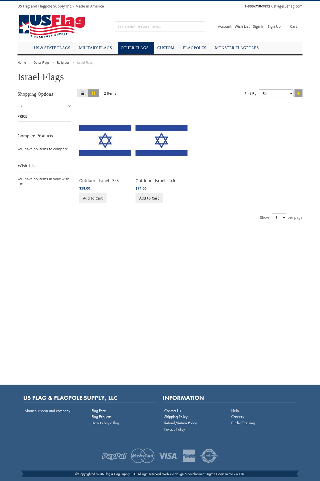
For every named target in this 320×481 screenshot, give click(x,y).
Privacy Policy (174, 429)
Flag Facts (99, 410)
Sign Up (274, 26)
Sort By (250, 93)
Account (225, 26)
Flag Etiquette (102, 416)
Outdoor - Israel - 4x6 (155, 180)
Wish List (242, 26)
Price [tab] (22, 116)
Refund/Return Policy (180, 423)
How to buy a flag (105, 423)
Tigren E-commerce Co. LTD (225, 474)
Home (22, 62)
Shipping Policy (176, 416)
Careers (237, 416)
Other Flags (42, 62)
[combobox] (160, 26)
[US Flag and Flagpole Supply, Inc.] (52, 26)
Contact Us (172, 410)
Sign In (258, 26)
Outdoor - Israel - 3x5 (99, 180)
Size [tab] (21, 106)
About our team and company (47, 410)
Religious (63, 62)
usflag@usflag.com (286, 6)
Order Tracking (243, 423)
